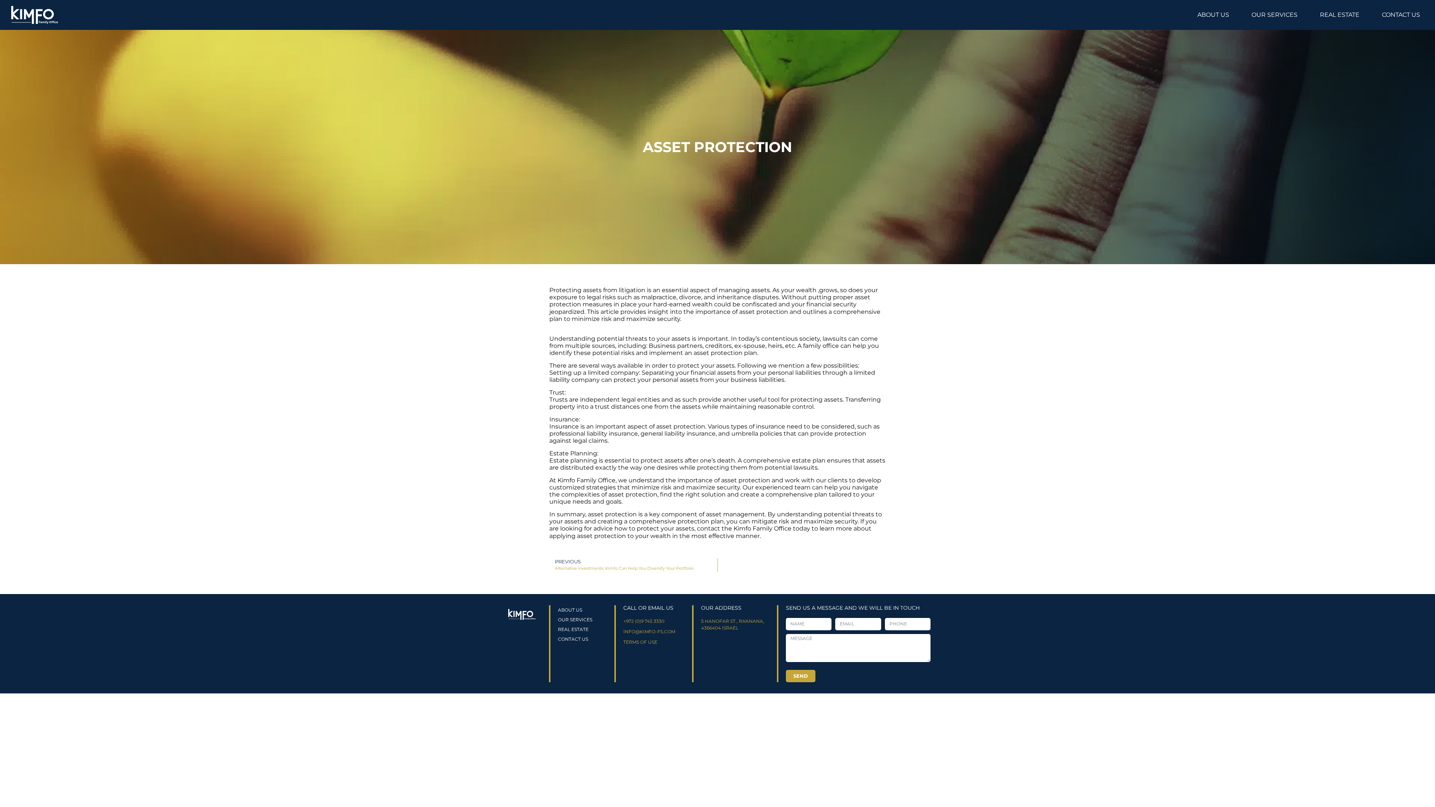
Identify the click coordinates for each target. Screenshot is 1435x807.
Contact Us (1401, 14)
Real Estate (1340, 14)
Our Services (1274, 14)
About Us (1213, 14)
